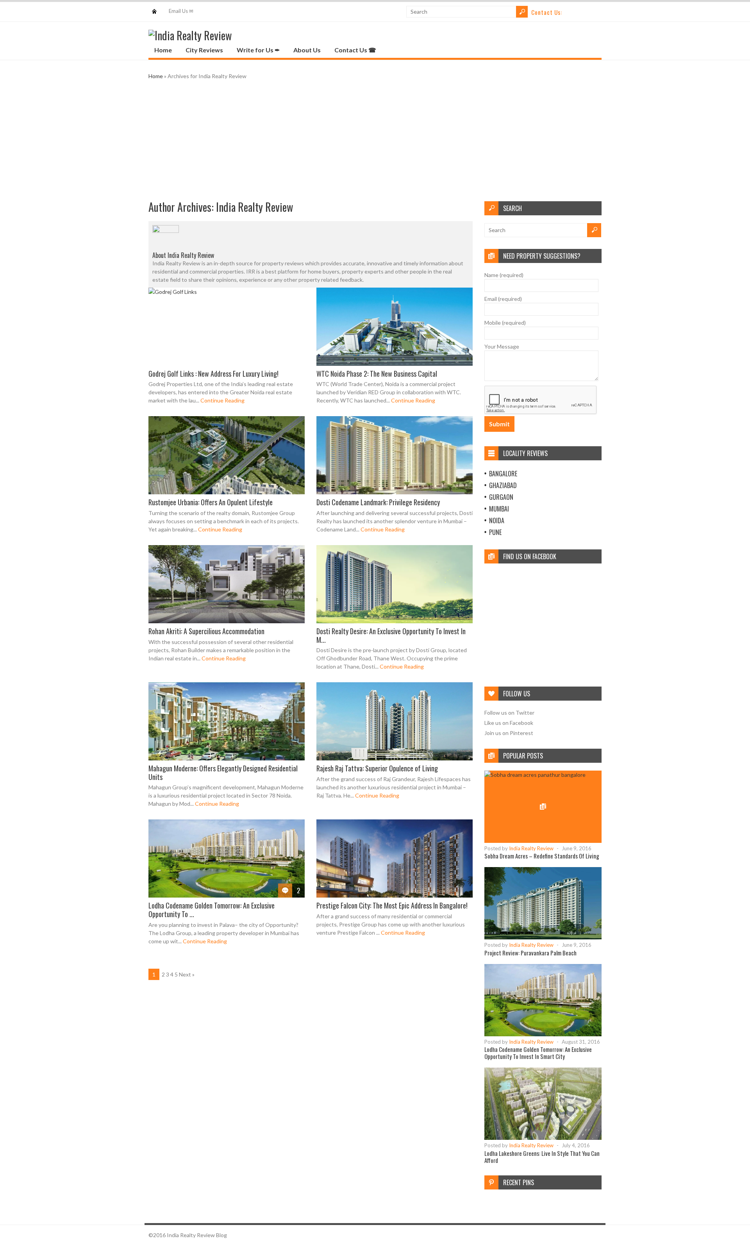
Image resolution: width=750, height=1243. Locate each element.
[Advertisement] (375, 140)
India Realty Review (254, 207)
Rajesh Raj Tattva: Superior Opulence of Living (377, 768)
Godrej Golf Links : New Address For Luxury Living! (213, 373)
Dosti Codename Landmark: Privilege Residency (378, 502)
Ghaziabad (503, 485)
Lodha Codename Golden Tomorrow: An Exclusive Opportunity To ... (211, 909)
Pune (495, 532)
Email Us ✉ (181, 11)
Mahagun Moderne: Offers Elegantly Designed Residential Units (223, 772)
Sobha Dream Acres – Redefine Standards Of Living (541, 855)
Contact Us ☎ (355, 50)
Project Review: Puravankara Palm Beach (530, 952)
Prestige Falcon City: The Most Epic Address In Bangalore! (392, 905)
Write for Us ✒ (258, 50)
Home (154, 7)
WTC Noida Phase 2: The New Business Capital (376, 373)
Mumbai (499, 508)
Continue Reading (222, 400)
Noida (496, 520)
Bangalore (503, 473)
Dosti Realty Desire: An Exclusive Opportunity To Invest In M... (391, 635)
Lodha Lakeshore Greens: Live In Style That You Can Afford (542, 1156)
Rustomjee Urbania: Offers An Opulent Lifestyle (210, 502)
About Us (307, 50)
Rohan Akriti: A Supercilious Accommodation (206, 631)
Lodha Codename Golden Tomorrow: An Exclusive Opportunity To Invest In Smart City (538, 1053)
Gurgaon (501, 497)
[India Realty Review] (190, 35)
